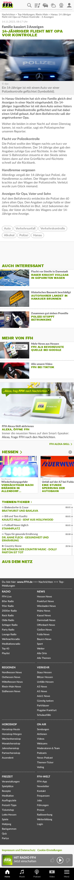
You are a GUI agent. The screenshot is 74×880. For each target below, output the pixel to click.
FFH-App (42, 781)
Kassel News (44, 615)
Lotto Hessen (9, 815)
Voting (40, 767)
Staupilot (45, 3)
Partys (5, 838)
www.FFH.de (24, 582)
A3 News (42, 687)
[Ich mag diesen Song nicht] (67, 860)
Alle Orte (42, 653)
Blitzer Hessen (45, 677)
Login (40, 824)
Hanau (37, 235)
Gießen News (44, 630)
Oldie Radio (8, 620)
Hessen (10, 452)
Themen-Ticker (16, 502)
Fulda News (43, 634)
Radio (6, 591)
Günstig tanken (45, 701)
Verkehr (43, 667)
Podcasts (42, 753)
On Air (41, 724)
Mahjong (6, 824)
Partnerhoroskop (11, 753)
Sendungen (43, 729)
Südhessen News (11, 691)
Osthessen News (11, 677)
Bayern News (44, 639)
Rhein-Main (42, 14)
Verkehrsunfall (25, 228)
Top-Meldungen (26, 14)
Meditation (8, 796)
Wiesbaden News (46, 606)
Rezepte (6, 791)
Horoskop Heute (11, 729)
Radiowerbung (44, 815)
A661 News (43, 696)
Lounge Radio (9, 634)
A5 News (42, 691)
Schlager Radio (9, 625)
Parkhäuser (43, 705)
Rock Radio (8, 615)
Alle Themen (44, 658)
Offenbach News (46, 625)
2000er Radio (9, 611)
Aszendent (7, 758)
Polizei (23, 235)
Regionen (9, 667)
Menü (66, 877)
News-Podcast (45, 758)
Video (52, 877)
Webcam (61, 3)
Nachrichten (8, 14)
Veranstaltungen (11, 781)
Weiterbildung (44, 819)
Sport (40, 644)
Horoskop (9, 724)
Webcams (42, 743)
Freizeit (7, 776)
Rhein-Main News (11, 687)
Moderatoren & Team (48, 748)
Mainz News (43, 611)
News (41, 591)
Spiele (5, 819)
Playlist (37, 3)
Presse (40, 810)
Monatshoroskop (11, 743)
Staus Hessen (44, 672)
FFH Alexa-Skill (59, 444)
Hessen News (44, 596)
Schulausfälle (44, 715)
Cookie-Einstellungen (49, 850)
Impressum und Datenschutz (18, 850)
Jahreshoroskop (10, 748)
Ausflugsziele (9, 800)
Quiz (4, 834)
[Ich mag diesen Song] (52, 860)
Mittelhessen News (12, 682)
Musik (22, 877)
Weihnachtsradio (11, 639)
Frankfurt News (45, 601)
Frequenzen (43, 796)
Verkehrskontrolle (52, 228)
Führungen (43, 805)
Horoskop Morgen (12, 734)
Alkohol (9, 235)
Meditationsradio (11, 644)
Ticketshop (8, 810)
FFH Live (7, 596)
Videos (40, 739)
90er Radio (8, 606)
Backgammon (9, 829)
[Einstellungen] (23, 452)
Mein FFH (69, 3)
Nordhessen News (12, 672)
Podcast (37, 877)
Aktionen (42, 734)
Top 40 (5, 649)
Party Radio (8, 630)
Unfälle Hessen (45, 682)
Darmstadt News (46, 620)
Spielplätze (7, 786)
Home (7, 877)
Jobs (39, 800)
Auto (7, 228)
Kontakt (41, 791)
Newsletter (43, 786)
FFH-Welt (43, 776)
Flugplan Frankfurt (47, 710)
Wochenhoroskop (11, 739)
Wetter (53, 3)
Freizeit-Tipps (9, 805)
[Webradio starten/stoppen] (60, 860)
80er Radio (8, 601)
